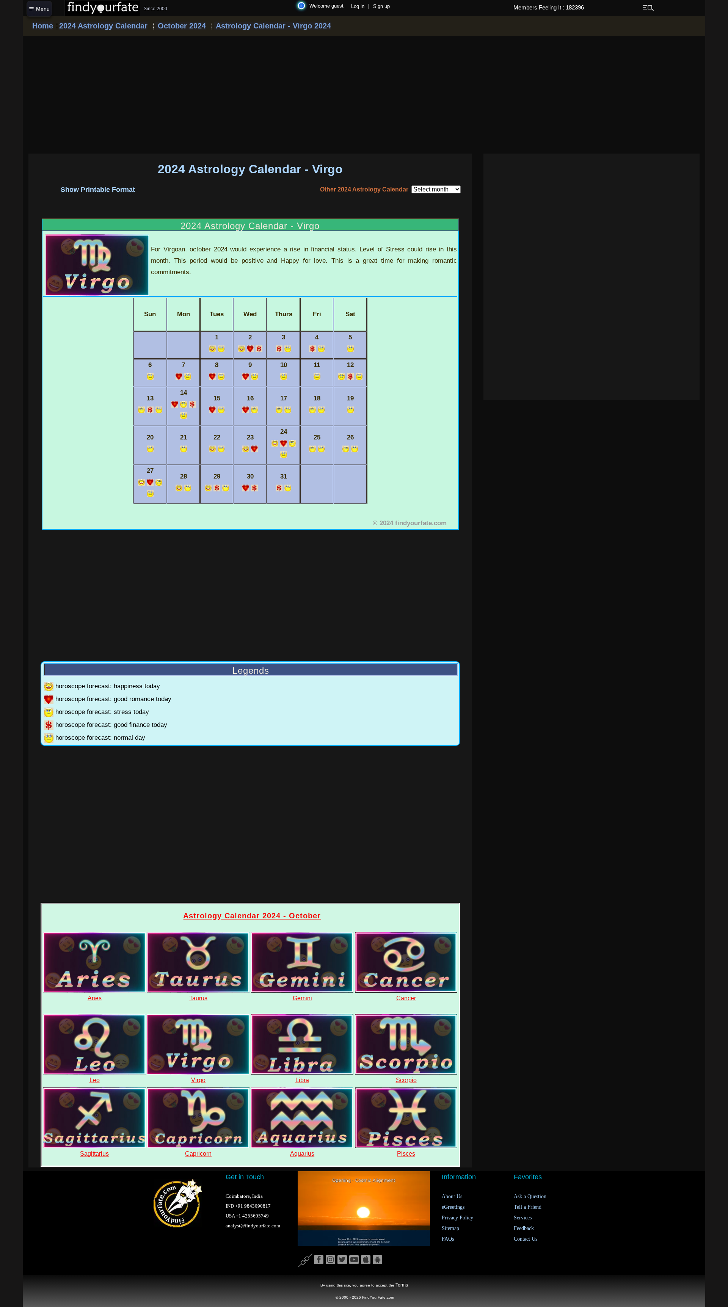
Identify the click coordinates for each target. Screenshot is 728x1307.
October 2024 (180, 26)
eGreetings (453, 1207)
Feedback (524, 1228)
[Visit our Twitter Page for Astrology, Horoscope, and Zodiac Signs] (342, 1260)
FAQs (448, 1239)
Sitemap (450, 1228)
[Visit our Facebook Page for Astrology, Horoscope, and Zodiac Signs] (319, 1260)
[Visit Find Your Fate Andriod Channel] (377, 1260)
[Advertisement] (364, 95)
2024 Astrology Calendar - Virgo (250, 169)
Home (42, 26)
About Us (452, 1196)
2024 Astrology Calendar (103, 26)
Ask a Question (530, 1196)
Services (523, 1218)
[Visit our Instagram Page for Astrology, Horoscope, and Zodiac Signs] (330, 1260)
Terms (401, 1285)
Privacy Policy (457, 1218)
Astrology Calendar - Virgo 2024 (272, 26)
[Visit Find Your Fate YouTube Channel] (354, 1260)
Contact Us (525, 1239)
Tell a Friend (527, 1207)
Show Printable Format (98, 189)
